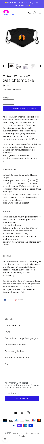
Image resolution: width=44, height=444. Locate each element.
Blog (7, 364)
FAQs (7, 331)
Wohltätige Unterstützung (17, 357)
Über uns (9, 319)
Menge (6, 97)
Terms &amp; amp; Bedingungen (21, 338)
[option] (22, 37)
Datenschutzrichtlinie (15, 344)
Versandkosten (14, 89)
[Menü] (39, 12)
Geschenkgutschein (14, 351)
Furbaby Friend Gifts (20, 433)
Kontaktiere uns (12, 325)
